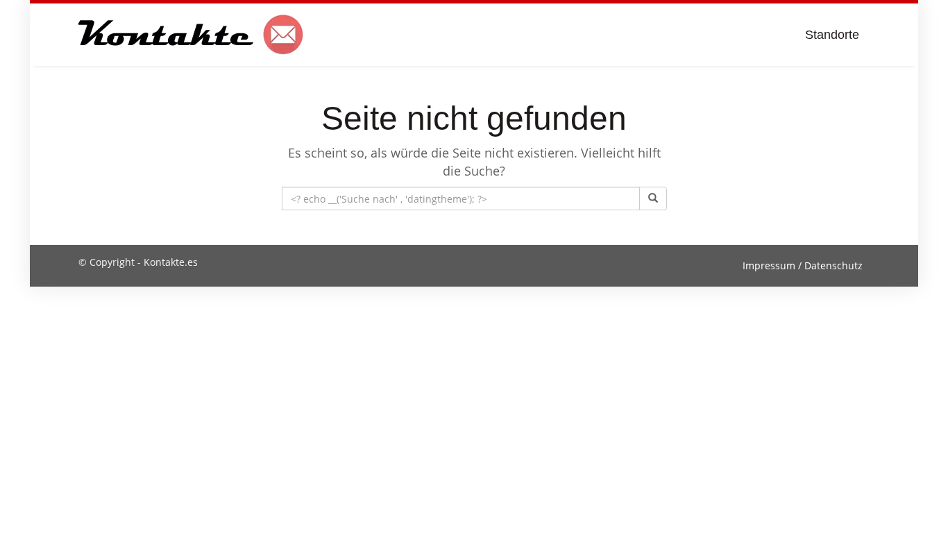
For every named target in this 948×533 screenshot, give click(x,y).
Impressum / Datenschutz (803, 265)
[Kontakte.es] (191, 35)
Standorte (832, 35)
